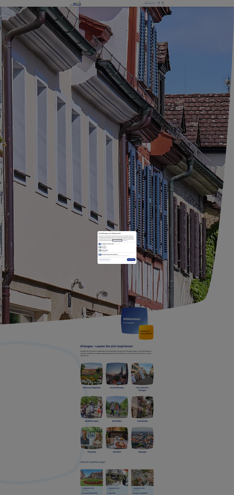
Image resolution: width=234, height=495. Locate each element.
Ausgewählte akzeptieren (105, 259)
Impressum (125, 240)
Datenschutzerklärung (117, 240)
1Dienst (104, 245)
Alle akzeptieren (131, 259)
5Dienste (104, 251)
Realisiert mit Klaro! (132, 262)
